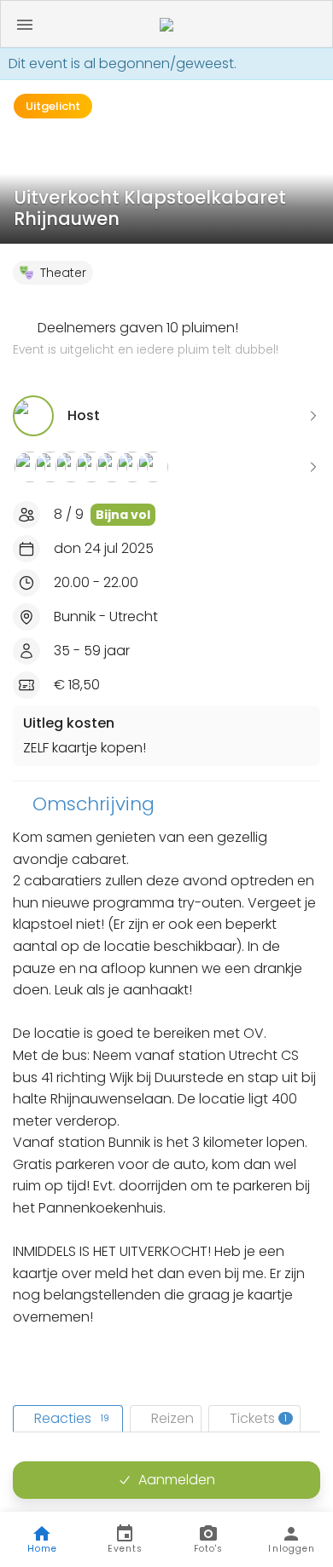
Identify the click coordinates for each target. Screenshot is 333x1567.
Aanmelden (176, 1479)
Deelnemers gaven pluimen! (145, 338)
